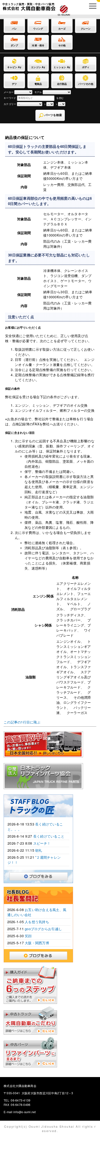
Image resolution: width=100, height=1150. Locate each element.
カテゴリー (10, 104)
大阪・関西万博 (37, 942)
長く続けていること (48, 836)
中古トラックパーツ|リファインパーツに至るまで (38, 1052)
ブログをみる (67, 874)
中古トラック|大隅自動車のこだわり (38, 1020)
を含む (60, 98)
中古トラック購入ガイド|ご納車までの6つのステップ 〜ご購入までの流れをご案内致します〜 (38, 985)
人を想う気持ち (37, 921)
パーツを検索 (53, 115)
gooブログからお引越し (43, 928)
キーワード (10, 98)
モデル (38, 92)
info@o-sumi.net (24, 1112)
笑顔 (28, 935)
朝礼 (38, 850)
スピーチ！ (41, 843)
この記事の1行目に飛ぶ (22, 722)
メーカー (9, 92)
